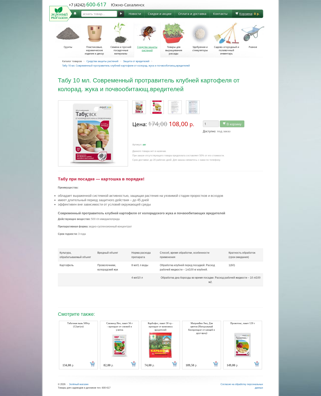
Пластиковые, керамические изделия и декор (94, 50)
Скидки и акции (159, 14)
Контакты (220, 14)
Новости (135, 14)
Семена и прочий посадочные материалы (120, 50)
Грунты (68, 47)
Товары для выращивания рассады (173, 50)
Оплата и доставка (192, 14)
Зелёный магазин (78, 384)
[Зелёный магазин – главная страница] (75, 14)
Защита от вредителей (136, 61)
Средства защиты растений (147, 48)
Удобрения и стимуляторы (200, 48)
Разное (253, 47)
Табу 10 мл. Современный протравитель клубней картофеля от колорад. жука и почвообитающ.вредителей (126, 65)
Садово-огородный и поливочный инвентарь (226, 50)
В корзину (234, 124)
